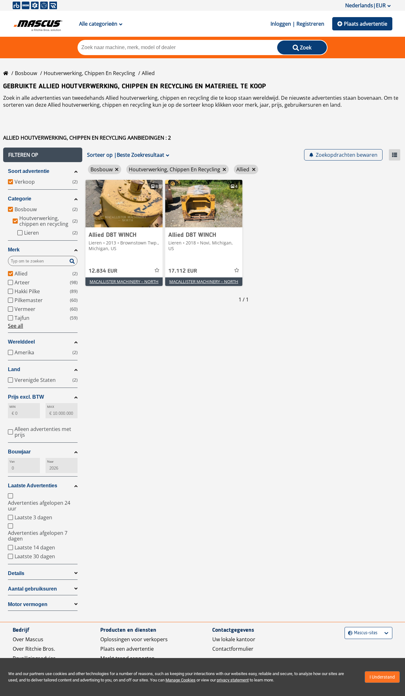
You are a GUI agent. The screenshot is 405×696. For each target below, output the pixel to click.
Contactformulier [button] (232, 648)
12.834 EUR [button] (103, 271)
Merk (14, 249)
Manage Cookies (180, 680)
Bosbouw (26, 73)
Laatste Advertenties (32, 485)
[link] (124, 203)
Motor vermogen (27, 604)
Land (14, 369)
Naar (50, 461)
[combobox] (349, 633)
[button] (42, 155)
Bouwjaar (19, 451)
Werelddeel (21, 342)
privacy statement (233, 680)
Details (16, 573)
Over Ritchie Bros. (34, 648)
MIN (12, 406)
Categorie (19, 198)
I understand (382, 677)
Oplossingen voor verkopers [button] (134, 639)
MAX (50, 406)
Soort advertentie (28, 171)
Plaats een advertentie (127, 648)
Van (12, 461)
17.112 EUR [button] (182, 271)
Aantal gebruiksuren (32, 589)
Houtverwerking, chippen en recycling (89, 73)
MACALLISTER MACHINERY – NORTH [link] (124, 281)
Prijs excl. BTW (26, 397)
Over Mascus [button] (28, 639)
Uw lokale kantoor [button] (233, 639)
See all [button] (15, 325)
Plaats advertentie (365, 23)
